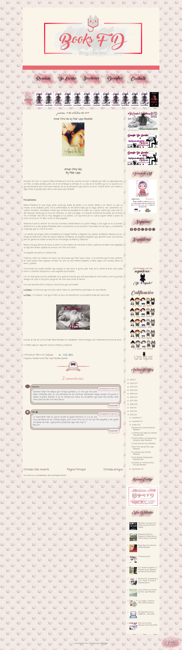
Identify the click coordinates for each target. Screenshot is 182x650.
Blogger (105, 643)
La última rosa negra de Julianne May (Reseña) (144, 434)
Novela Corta (38, 358)
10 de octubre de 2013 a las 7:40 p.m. (109, 389)
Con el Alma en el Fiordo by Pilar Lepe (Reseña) (147, 591)
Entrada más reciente (36, 470)
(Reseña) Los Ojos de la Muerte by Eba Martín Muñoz (147, 525)
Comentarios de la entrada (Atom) (51, 475)
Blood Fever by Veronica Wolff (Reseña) (147, 546)
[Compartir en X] (68, 355)
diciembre (136, 418)
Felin (33, 412)
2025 (132, 380)
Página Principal (76, 470)
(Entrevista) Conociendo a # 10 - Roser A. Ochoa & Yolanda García (148, 581)
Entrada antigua (113, 470)
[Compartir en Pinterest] (72, 355)
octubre (135, 425)
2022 (132, 383)
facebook (73, 339)
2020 (132, 390)
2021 (132, 387)
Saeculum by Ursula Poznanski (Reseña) (143, 428)
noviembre (136, 421)
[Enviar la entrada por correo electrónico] (59, 354)
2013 (132, 415)
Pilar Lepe (31, 345)
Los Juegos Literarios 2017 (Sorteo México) (146, 602)
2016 (132, 404)
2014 (132, 411)
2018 (132, 397)
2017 (132, 401)
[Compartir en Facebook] (70, 355)
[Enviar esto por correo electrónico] (64, 355)
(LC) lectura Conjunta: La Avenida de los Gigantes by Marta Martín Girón (147, 569)
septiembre (136, 469)
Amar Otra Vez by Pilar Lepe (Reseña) (143, 448)
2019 (132, 394)
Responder (113, 405)
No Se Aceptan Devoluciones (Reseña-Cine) (142, 458)
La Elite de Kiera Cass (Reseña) (144, 443)
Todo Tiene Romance (56, 339)
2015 (132, 408)
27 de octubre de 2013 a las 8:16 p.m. (109, 414)
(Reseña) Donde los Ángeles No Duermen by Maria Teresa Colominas (147, 536)
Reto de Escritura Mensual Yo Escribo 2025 (147, 624)
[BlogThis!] (66, 355)
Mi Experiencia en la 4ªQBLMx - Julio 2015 (146, 613)
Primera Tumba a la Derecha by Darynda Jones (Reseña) (144, 439)
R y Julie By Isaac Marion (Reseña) (141, 453)
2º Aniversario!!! (144, 556)
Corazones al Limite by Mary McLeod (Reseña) (143, 464)
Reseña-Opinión (61, 358)
